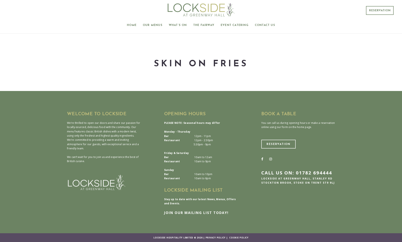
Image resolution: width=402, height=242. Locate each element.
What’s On (178, 25)
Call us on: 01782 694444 (296, 172)
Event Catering (235, 25)
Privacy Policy (216, 237)
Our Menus (152, 25)
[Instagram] (270, 159)
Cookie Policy (239, 237)
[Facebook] (262, 159)
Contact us (265, 25)
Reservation (380, 10)
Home (132, 25)
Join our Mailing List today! (196, 212)
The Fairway (203, 25)
